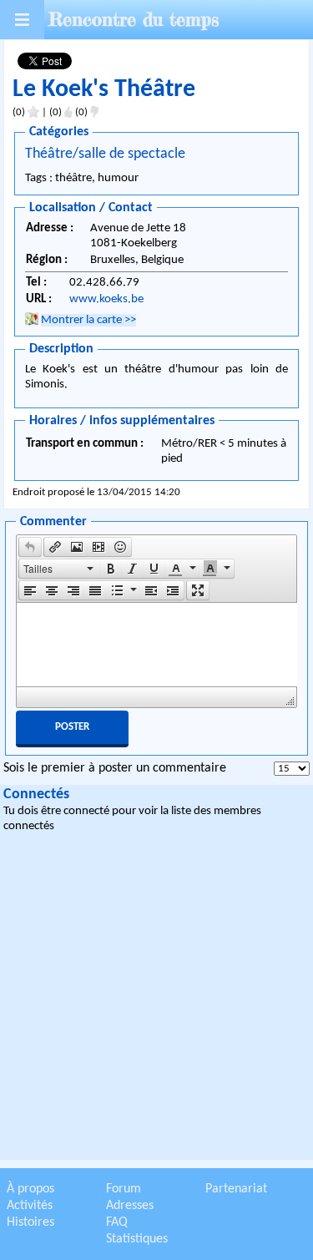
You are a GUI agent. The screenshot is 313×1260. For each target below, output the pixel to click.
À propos (30, 1189)
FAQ (117, 1222)
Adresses (130, 1205)
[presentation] (30, 547)
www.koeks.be (106, 299)
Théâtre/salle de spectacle (105, 154)
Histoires (30, 1222)
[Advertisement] (156, 999)
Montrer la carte (88, 320)
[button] (30, 547)
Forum (123, 1189)
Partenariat (236, 1189)
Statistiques (137, 1239)
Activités (30, 1205)
